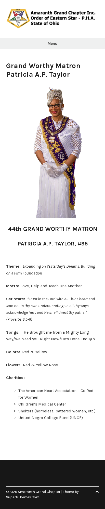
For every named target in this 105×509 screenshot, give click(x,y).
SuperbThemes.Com (22, 497)
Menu (52, 43)
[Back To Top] (97, 491)
